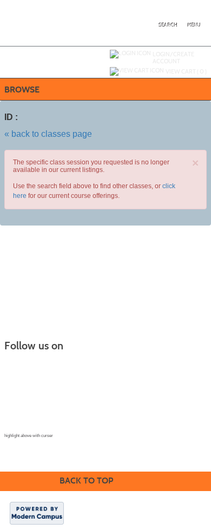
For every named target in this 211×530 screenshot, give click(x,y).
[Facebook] (19, 364)
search (168, 25)
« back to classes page (48, 133)
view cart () (186, 71)
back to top (86, 480)
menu (194, 25)
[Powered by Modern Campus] (37, 512)
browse (21, 89)
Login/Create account (173, 57)
